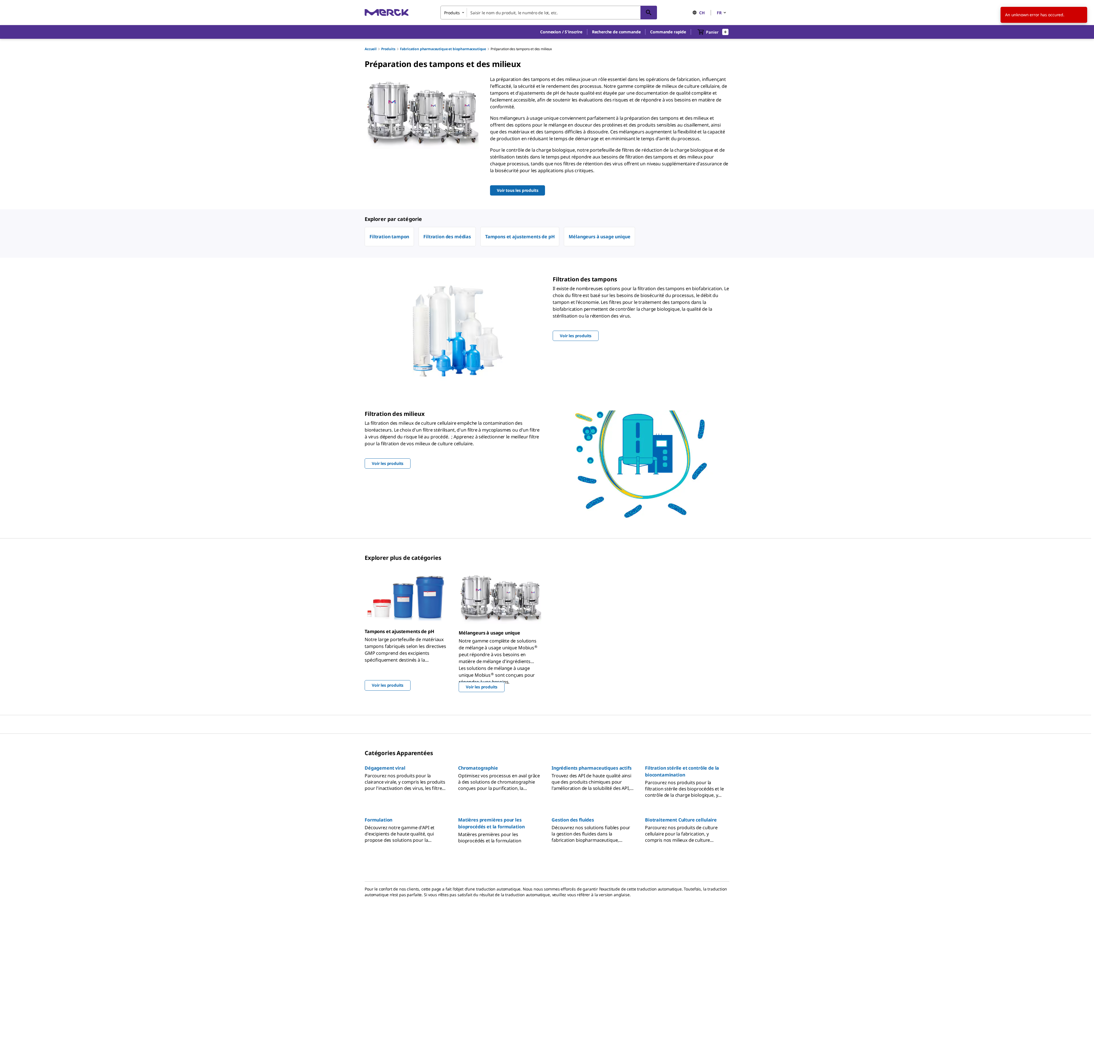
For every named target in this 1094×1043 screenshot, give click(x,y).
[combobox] (548, 12)
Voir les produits (387, 685)
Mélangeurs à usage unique (599, 236)
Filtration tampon (389, 236)
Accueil (371, 48)
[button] (561, 32)
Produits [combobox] (452, 12)
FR (719, 12)
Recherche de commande (616, 31)
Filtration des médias (447, 236)
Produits (388, 48)
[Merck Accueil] (387, 12)
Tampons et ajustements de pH (520, 236)
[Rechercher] (648, 12)
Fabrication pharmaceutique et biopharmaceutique (443, 48)
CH (702, 12)
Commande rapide (668, 31)
